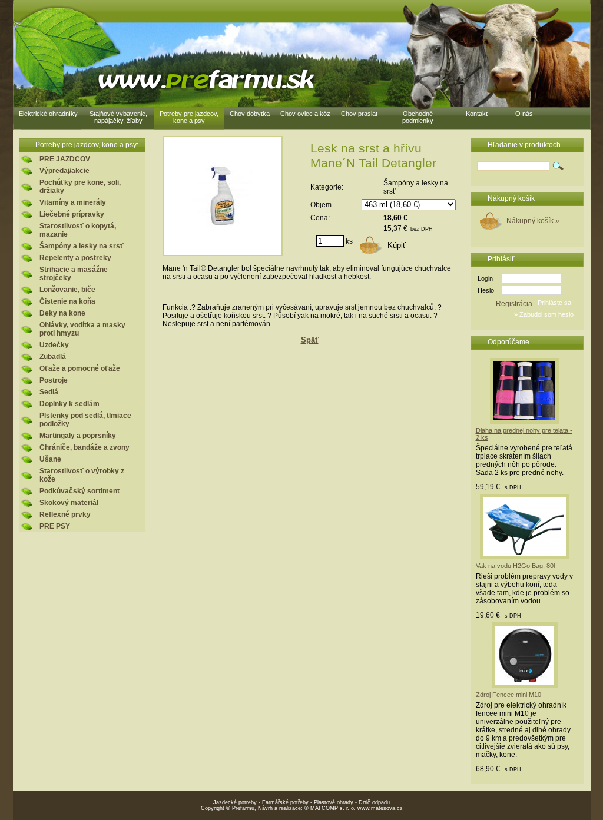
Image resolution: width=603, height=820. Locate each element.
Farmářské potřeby (285, 802)
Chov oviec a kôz (305, 113)
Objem (321, 205)
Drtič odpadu (374, 802)
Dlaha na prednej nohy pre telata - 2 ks (524, 434)
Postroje (53, 380)
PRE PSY (54, 526)
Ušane (50, 459)
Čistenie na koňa (67, 301)
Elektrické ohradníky (48, 113)
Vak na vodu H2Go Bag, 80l (515, 565)
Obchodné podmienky (417, 117)
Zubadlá (52, 357)
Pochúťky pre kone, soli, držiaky (80, 186)
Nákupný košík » (532, 221)
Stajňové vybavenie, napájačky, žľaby (118, 117)
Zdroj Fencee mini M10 (508, 694)
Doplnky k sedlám (69, 404)
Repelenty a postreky (75, 258)
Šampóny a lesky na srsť (81, 246)
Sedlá (48, 392)
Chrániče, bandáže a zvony (84, 447)
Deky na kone (62, 313)
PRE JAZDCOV (64, 159)
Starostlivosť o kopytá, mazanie (77, 230)
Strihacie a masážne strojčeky (73, 273)
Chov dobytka (250, 113)
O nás (524, 113)
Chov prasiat (359, 113)
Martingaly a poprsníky (77, 435)
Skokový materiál (68, 503)
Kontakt (477, 113)
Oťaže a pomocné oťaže (79, 368)
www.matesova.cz (380, 808)
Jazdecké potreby (235, 802)
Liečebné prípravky (71, 214)
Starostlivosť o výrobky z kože (81, 475)
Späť (310, 340)
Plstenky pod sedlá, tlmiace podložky (85, 419)
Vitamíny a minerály (72, 202)
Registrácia (514, 304)
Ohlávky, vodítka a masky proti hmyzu (82, 329)
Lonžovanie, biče (67, 289)
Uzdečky (54, 345)
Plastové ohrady (333, 802)
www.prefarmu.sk (204, 79)
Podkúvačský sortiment (79, 491)
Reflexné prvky (65, 514)
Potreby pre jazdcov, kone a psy (189, 117)
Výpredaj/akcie (64, 171)
